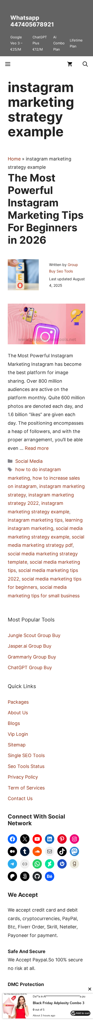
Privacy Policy (23, 777)
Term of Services (26, 788)
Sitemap (17, 744)
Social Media (29, 461)
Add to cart (83, 1013)
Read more (37, 448)
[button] (85, 64)
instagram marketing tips (35, 520)
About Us (18, 712)
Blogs (14, 723)
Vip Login (18, 734)
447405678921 (32, 24)
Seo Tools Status (26, 766)
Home (14, 159)
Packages (18, 702)
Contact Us (20, 798)
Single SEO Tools (26, 755)
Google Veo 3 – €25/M (16, 43)
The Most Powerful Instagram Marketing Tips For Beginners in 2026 (45, 208)
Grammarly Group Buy (32, 657)
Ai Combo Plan (59, 43)
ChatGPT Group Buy (30, 667)
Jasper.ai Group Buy (29, 646)
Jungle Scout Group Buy (34, 635)
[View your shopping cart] (70, 64)
